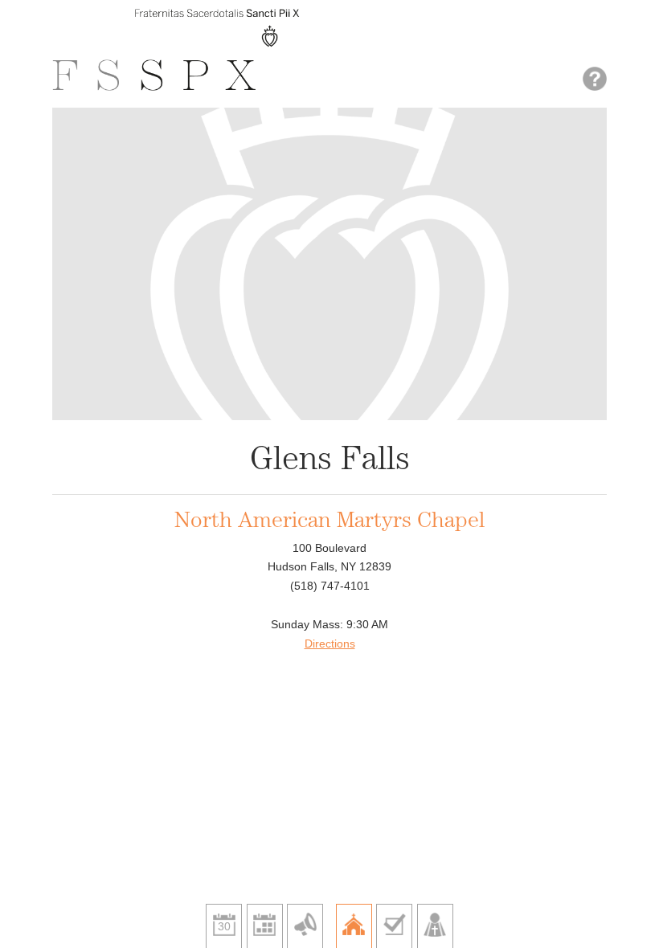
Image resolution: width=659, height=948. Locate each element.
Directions (330, 643)
